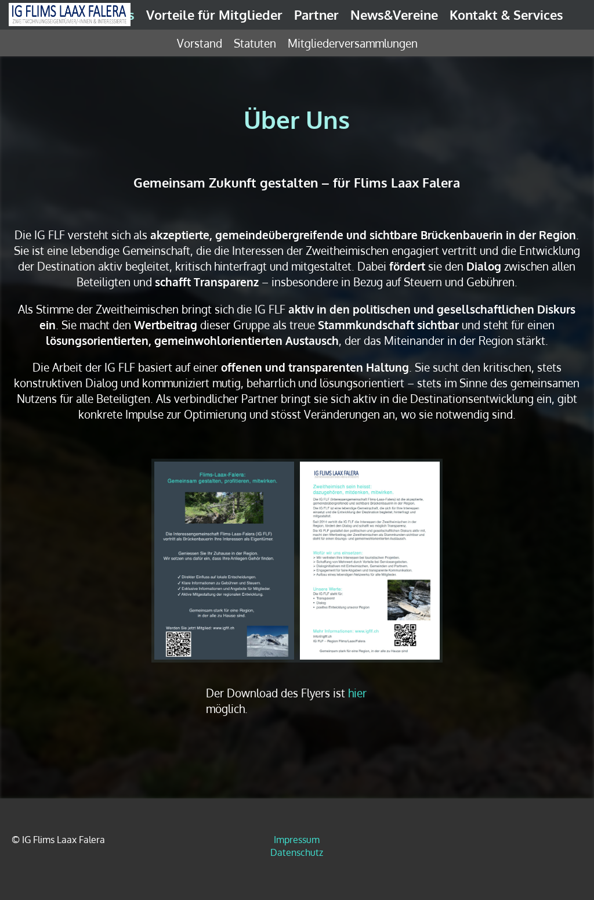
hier (357, 693)
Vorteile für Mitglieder (214, 14)
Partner (316, 14)
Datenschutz (296, 852)
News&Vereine (394, 14)
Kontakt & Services (506, 14)
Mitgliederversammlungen (353, 43)
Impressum (297, 839)
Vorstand (199, 43)
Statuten (255, 43)
